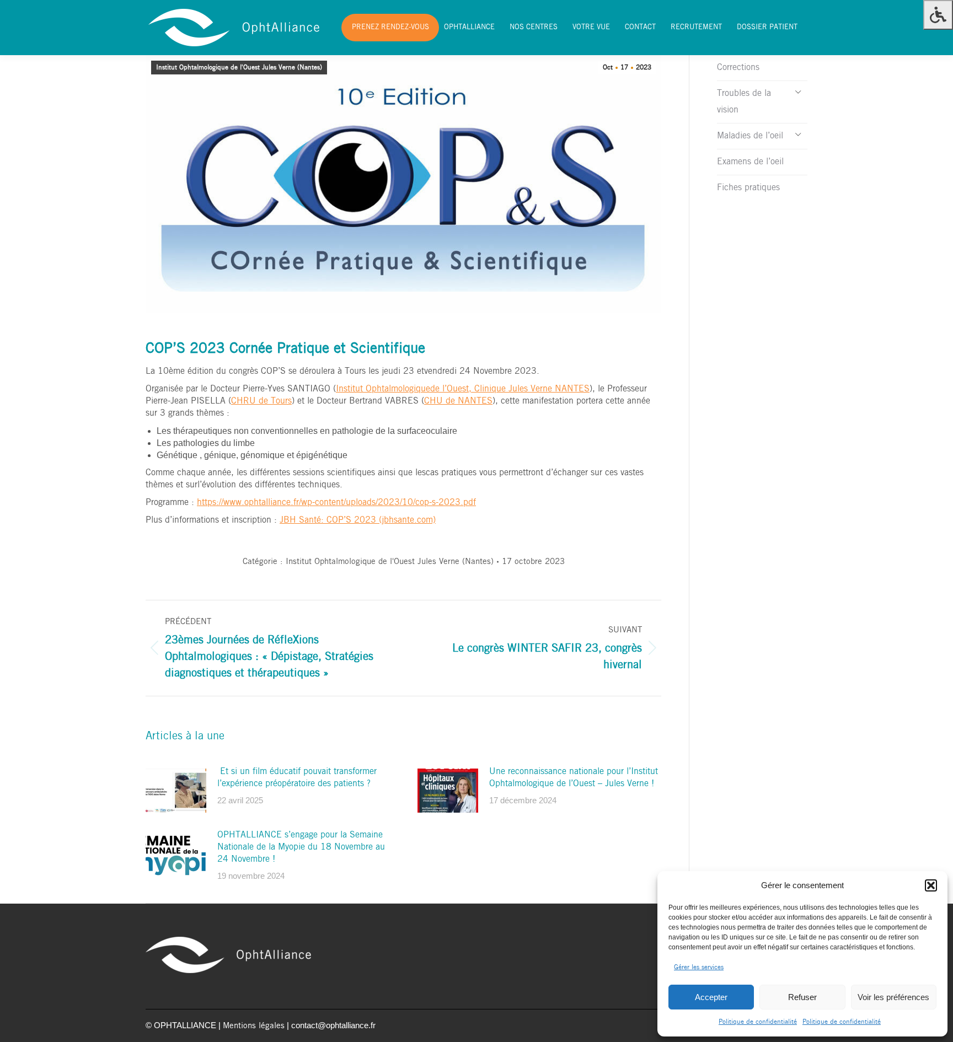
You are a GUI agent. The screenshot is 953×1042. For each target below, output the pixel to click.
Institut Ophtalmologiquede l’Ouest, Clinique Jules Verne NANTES (463, 389)
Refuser (802, 997)
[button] (930, 885)
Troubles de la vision (744, 101)
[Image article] (176, 791)
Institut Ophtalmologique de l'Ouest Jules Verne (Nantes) (239, 68)
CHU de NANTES (458, 401)
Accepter (711, 997)
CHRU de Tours (261, 401)
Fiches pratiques (748, 188)
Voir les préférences (893, 997)
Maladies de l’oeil (750, 136)
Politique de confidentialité (758, 1022)
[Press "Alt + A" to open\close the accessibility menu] (938, 15)
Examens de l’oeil (750, 162)
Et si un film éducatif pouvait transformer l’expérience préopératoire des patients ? (297, 777)
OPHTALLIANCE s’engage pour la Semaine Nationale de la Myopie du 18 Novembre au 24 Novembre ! (301, 847)
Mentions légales (254, 1026)
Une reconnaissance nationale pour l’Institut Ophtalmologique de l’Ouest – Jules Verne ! (573, 777)
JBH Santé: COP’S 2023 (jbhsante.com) (358, 520)
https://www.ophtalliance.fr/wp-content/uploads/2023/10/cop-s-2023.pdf (336, 502)
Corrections (738, 67)
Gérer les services (699, 967)
